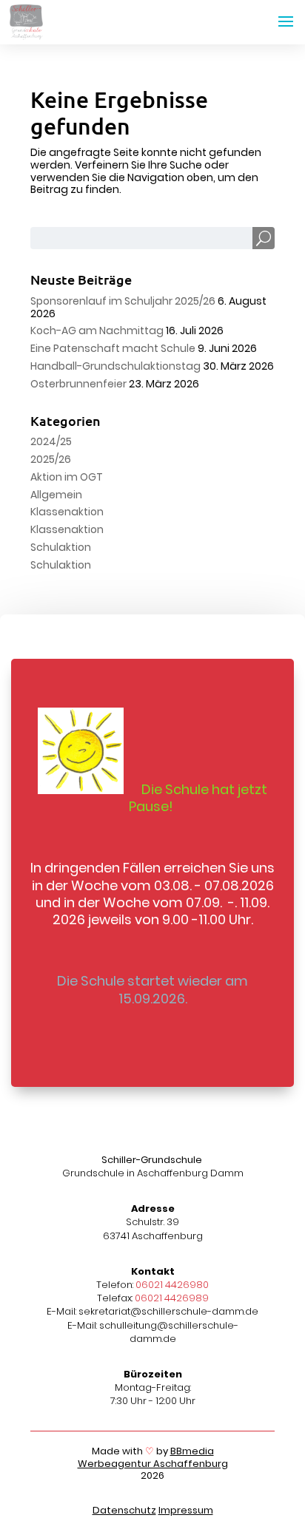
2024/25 (51, 441)
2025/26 (50, 459)
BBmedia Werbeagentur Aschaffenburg (153, 1457)
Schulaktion (60, 547)
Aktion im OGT (66, 477)
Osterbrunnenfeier (78, 383)
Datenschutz (124, 1510)
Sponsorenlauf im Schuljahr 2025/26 (122, 301)
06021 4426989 (172, 1298)
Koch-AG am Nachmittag (97, 330)
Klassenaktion (67, 511)
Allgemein (56, 494)
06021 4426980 (172, 1285)
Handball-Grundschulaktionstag (115, 366)
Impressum (185, 1510)
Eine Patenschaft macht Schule (112, 348)
